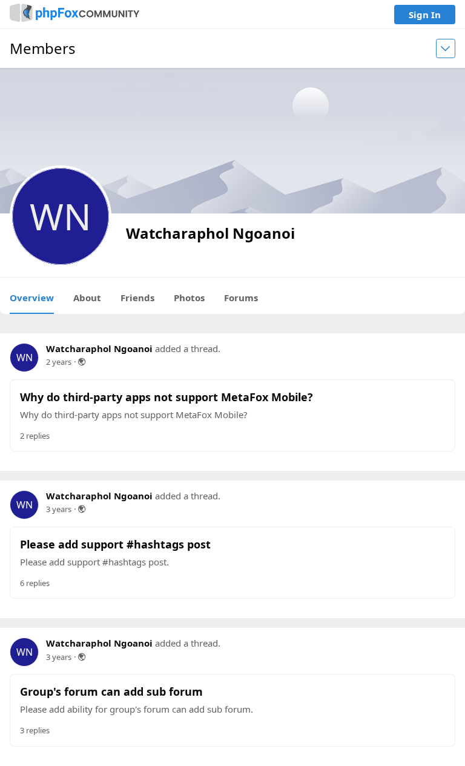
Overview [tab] (32, 297)
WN (24, 357)
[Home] (74, 14)
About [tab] (87, 297)
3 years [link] (58, 509)
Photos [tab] (189, 297)
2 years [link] (58, 361)
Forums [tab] (241, 297)
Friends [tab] (137, 297)
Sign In (425, 14)
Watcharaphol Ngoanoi (99, 348)
